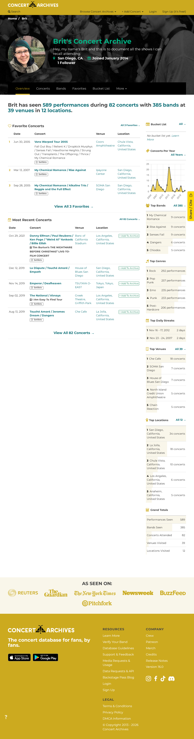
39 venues (21, 110)
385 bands (166, 105)
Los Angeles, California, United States (105, 239)
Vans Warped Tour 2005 (51, 141)
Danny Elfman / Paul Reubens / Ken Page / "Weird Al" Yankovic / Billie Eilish (51, 239)
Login (153, 11)
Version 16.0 (154, 667)
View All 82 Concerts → (74, 333)
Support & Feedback (118, 654)
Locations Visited (158, 550)
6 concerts (178, 242)
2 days (181, 330)
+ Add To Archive (128, 235)
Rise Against (158, 226)
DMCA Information (117, 718)
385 (182, 527)
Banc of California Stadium (81, 239)
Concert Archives (115, 729)
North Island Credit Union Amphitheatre (156, 393)
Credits (151, 654)
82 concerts (123, 105)
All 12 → (181, 419)
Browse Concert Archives (97, 11)
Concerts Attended (159, 535)
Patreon (152, 642)
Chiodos (155, 250)
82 (183, 535)
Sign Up (109, 690)
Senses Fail (157, 234)
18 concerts (177, 358)
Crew (150, 635)
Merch (151, 648)
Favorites (79, 88)
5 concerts (178, 250)
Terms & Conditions (117, 706)
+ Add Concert (132, 11)
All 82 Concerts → (130, 219)
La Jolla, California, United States (105, 315)
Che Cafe (81, 311)
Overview (23, 88)
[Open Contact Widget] (6, 717)
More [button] (120, 88)
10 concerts (177, 464)
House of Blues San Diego (81, 271)
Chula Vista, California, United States (127, 145)
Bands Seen (154, 527)
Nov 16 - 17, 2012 (159, 330)
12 (184, 550)
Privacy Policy (113, 712)
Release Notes (157, 661)
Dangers (155, 242)
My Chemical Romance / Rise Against (60, 170)
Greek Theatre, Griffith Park (83, 299)
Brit (24, 18)
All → (182, 124)
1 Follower (66, 63)
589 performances (66, 105)
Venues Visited (156, 543)
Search (15, 11)
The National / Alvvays (45, 295)
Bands (61, 88)
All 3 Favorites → (130, 125)
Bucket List (101, 88)
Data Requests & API (118, 671)
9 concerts (178, 217)
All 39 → (180, 349)
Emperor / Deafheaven (45, 283)
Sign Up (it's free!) (174, 11)
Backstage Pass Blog (118, 677)
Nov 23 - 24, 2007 (161, 338)
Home (12, 18)
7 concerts (178, 368)
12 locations (56, 110)
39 (183, 543)
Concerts (43, 88)
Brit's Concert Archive (92, 41)
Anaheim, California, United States (156, 495)
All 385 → (180, 205)
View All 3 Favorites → (74, 206)
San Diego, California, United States (127, 173)
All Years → (178, 154)
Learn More (111, 635)
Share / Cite (191, 209)
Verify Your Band (115, 642)
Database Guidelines (118, 648)
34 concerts (177, 433)
